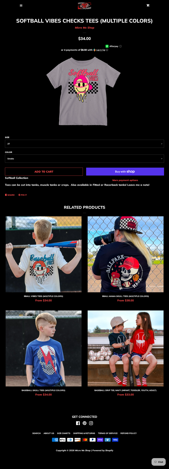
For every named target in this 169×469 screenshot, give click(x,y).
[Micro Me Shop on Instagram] (91, 423)
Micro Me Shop (84, 27)
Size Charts (63, 433)
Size (7, 137)
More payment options (125, 180)
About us (49, 433)
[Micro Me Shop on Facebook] (78, 423)
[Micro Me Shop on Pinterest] (85, 423)
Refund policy (128, 433)
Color (8, 152)
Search (36, 433)
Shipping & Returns (84, 433)
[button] (84, 50)
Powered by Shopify (102, 450)
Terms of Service (108, 433)
